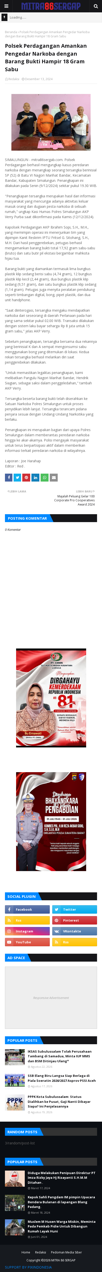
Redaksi (13, 79)
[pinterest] (74, 920)
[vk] (74, 931)
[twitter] (74, 909)
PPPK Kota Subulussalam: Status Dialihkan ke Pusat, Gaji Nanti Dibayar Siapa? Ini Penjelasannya (59, 1101)
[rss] (27, 920)
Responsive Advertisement (51, 997)
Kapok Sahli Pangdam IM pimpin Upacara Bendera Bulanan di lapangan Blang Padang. (61, 1202)
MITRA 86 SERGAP (63, 1260)
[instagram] (27, 931)
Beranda (11, 32)
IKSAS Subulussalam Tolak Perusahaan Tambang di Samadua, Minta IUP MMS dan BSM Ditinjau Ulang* (60, 1056)
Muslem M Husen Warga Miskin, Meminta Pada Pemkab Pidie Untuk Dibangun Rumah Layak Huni (62, 1226)
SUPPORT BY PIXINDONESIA (28, 1267)
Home (26, 1252)
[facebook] (27, 909)
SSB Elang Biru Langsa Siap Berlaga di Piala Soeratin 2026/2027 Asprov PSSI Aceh (62, 1078)
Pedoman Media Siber (66, 1252)
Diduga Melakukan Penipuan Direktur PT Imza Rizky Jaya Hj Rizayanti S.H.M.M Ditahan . (62, 1178)
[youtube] (27, 942)
